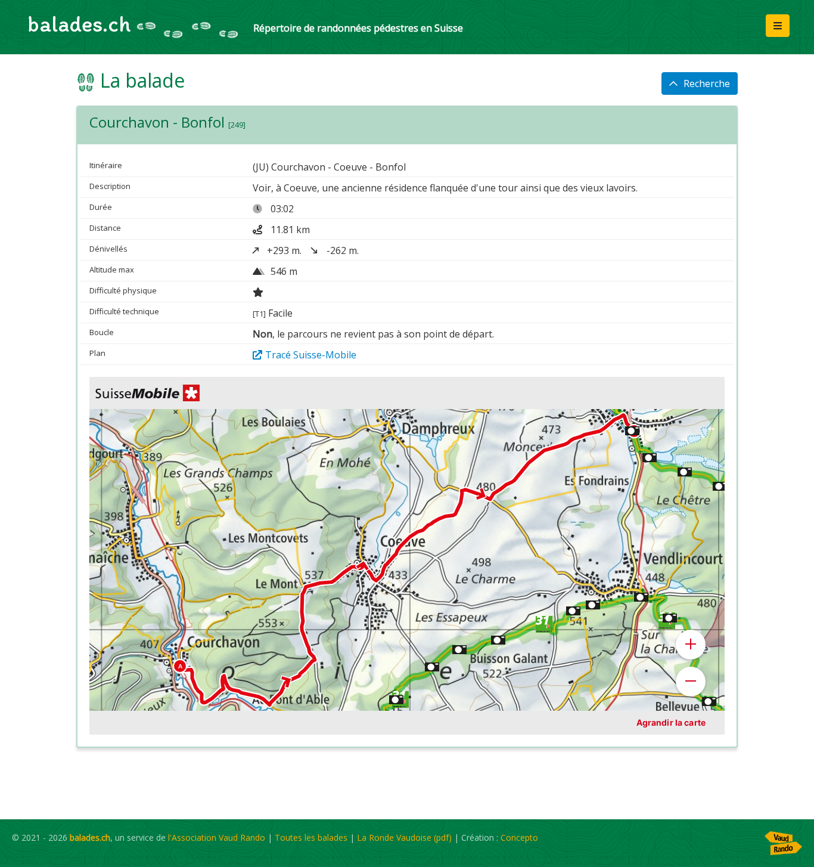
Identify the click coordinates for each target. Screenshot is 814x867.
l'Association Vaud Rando (216, 837)
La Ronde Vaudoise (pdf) (404, 837)
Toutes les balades (311, 837)
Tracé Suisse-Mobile (310, 354)
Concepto (519, 837)
